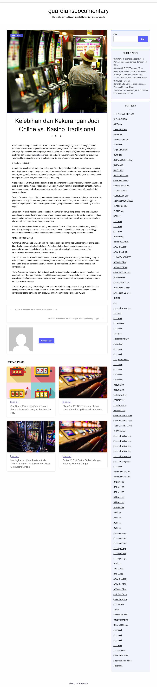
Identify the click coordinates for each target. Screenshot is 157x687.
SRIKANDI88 (119, 430)
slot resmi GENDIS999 (123, 200)
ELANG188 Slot (120, 206)
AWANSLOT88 (119, 246)
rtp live (116, 609)
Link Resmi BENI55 (122, 292)
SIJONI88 (117, 154)
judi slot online (119, 395)
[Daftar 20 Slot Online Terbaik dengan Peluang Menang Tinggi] (83, 436)
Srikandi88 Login (120, 624)
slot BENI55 (118, 323)
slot (115, 303)
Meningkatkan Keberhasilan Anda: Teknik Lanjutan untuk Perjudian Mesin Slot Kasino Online (30, 463)
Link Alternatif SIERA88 (123, 114)
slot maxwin (118, 604)
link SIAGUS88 (120, 190)
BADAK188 (118, 236)
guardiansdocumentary (78, 10)
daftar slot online (120, 655)
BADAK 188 (118, 481)
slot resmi (117, 221)
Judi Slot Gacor (120, 594)
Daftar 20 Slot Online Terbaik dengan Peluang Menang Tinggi (82, 461)
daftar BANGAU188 (122, 272)
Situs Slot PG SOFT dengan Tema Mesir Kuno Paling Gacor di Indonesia (82, 407)
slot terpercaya (119, 532)
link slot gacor (119, 650)
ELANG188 (118, 211)
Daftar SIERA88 (120, 119)
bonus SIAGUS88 (121, 185)
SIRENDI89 (118, 384)
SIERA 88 (117, 134)
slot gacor (40, 154)
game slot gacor (120, 599)
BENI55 (116, 216)
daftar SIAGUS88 (120, 180)
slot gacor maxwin (121, 338)
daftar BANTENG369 (122, 415)
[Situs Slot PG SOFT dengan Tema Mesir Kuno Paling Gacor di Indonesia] (83, 382)
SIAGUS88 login (120, 175)
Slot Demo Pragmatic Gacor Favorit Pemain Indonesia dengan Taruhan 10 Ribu (30, 409)
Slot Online (16, 35)
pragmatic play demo (122, 660)
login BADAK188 (120, 241)
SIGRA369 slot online (122, 160)
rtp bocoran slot (120, 614)
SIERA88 (117, 124)
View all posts (46, 341)
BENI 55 (117, 512)
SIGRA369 (118, 165)
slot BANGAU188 (121, 282)
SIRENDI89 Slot (120, 139)
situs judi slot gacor (121, 461)
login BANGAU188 (121, 471)
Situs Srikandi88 (120, 619)
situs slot (117, 313)
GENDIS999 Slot (120, 195)
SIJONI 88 (117, 144)
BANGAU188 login (121, 287)
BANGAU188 (119, 277)
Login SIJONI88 (120, 149)
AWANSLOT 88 (120, 251)
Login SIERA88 (120, 129)
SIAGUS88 (118, 170)
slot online (117, 328)
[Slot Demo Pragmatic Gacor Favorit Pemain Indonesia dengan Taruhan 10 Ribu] (31, 382)
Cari (115, 34)
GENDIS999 (118, 400)
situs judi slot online (122, 308)
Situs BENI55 (119, 410)
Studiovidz (83, 683)
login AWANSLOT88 (122, 257)
